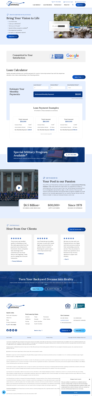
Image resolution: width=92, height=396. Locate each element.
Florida (27, 321)
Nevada (36, 319)
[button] (89, 379)
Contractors (57, 5)
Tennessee (46, 317)
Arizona (27, 317)
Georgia (27, 324)
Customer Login (69, 1)
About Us (66, 5)
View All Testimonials (75, 229)
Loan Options (36, 5)
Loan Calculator (47, 5)
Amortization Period (73, 85)
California (27, 319)
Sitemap (29, 337)
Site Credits (9, 337)
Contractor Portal (81, 1)
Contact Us (65, 330)
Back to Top (37, 330)
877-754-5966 (57, 1)
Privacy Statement (11, 322)
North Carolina (38, 321)
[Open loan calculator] (4, 392)
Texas (35, 317)
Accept (75, 392)
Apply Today (78, 77)
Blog (7, 320)
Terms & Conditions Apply (76, 98)
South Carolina (38, 324)
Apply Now (80, 5)
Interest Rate (54, 85)
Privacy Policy (49, 337)
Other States (46, 319)
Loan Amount (37, 85)
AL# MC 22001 (65, 320)
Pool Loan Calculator (11, 315)
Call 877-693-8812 (54, 289)
